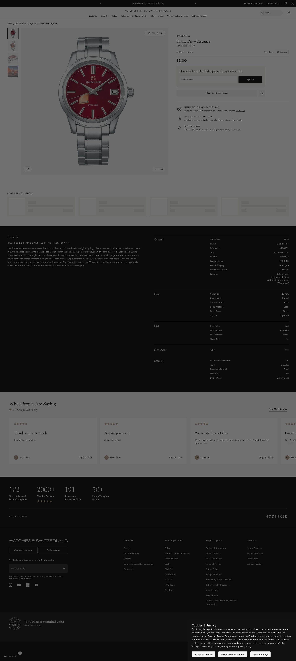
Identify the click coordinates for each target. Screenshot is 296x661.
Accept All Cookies (203, 654)
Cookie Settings (260, 654)
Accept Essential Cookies (233, 654)
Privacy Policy (224, 636)
